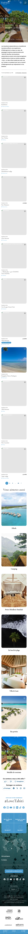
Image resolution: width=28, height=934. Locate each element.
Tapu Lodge (4, 476)
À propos (4, 860)
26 (18, 483)
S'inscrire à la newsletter (14, 871)
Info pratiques (5, 856)
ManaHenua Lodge (6, 171)
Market (13, 889)
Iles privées (14, 732)
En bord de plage (14, 650)
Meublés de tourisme (14, 772)
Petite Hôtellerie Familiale (14, 610)
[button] (9, 1)
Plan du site (20, 896)
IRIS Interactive (14, 896)
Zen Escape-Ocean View (8, 307)
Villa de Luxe (14, 691)
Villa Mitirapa (5, 340)
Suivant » (21, 483)
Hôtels (14, 528)
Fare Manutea (5, 205)
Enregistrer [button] (15, 33)
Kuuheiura (4, 104)
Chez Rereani (5, 238)
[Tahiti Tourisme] (5, 3)
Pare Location (5, 443)
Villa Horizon (5, 409)
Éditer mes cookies (14, 899)
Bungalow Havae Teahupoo (9, 376)
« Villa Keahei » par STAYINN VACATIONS (10, 272)
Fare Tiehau (4, 138)
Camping (14, 569)
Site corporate (14, 886)
